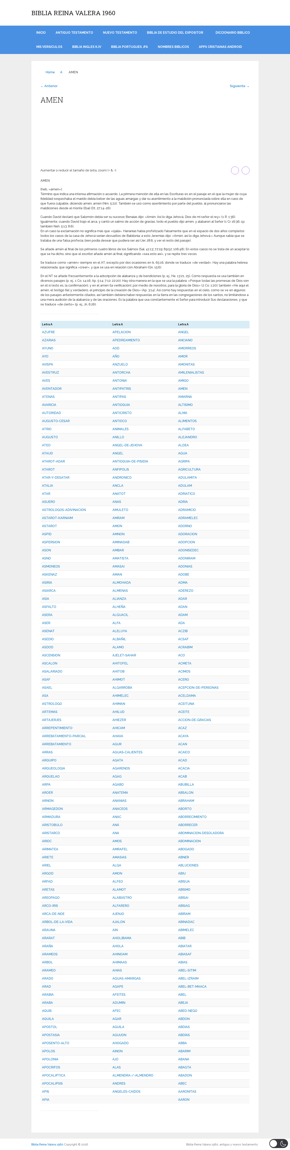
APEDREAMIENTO (126, 340)
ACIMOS (184, 671)
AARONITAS (187, 1091)
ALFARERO (120, 906)
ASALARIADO (52, 671)
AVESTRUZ (50, 372)
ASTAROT (49, 526)
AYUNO (47, 348)
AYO (45, 356)
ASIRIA (47, 582)
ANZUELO (120, 364)
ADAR (182, 599)
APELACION (121, 332)
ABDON (184, 1019)
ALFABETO (186, 429)
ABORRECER (187, 825)
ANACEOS (120, 809)
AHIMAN (118, 704)
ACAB (182, 776)
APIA (45, 1100)
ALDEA (183, 445)
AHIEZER (119, 720)
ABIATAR (185, 946)
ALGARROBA (122, 687)
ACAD (182, 760)
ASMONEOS (51, 566)
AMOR (183, 356)
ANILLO (118, 437)
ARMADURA (51, 817)
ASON (46, 550)
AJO (115, 1059)
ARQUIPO (49, 760)
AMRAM (118, 518)
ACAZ (182, 728)
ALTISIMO (185, 405)
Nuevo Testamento (120, 32)
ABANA (183, 1059)
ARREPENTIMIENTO (57, 728)
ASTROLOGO (52, 704)
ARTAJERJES (51, 720)
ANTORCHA (121, 372)
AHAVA (117, 736)
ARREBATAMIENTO (56, 744)
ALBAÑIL (119, 639)
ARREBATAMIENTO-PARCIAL (64, 736)
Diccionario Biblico (233, 32)
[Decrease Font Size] (246, 170)
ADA (181, 623)
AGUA (182, 453)
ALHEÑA (118, 607)
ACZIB (183, 631)
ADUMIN (118, 1003)
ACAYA (183, 736)
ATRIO (46, 429)
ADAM (183, 615)
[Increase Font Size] (235, 170)
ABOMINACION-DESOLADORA (201, 833)
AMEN (182, 389)
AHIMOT (118, 679)
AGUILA (118, 1027)
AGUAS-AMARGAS (126, 978)
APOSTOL (49, 1027)
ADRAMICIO (187, 510)
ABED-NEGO (187, 1011)
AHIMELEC (120, 696)
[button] (278, 1143)
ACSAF (183, 639)
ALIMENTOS (187, 421)
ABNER (183, 857)
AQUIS (47, 1011)
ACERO (183, 679)
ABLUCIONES (188, 865)
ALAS (116, 1067)
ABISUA (184, 881)
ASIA (45, 599)
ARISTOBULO (52, 825)
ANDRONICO (122, 477)
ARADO (47, 978)
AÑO (115, 356)
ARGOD (47, 873)
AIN (115, 930)
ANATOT (119, 494)
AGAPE (117, 986)
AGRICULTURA (189, 469)
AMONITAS (186, 364)
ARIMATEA (50, 849)
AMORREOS (187, 348)
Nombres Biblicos (173, 47)
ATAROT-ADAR (53, 461)
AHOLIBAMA (121, 938)
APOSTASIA (51, 1035)
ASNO (46, 558)
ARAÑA (47, 946)
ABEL (182, 994)
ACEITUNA (186, 704)
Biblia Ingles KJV (86, 47)
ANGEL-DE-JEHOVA (127, 445)
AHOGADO (120, 1043)
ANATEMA (120, 793)
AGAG (117, 776)
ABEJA (183, 1003)
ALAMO (118, 647)
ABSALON (185, 793)
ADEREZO (185, 591)
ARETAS (48, 889)
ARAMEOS (50, 954)
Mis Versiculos (49, 47)
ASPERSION (51, 542)
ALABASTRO (122, 898)
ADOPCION (186, 542)
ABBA (182, 1043)
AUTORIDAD (51, 413)
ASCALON (49, 663)
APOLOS (48, 1051)
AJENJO (118, 914)
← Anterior (49, 86)
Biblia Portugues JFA (129, 47)
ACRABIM (185, 647)
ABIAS (182, 962)
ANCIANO (185, 340)
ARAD (46, 986)
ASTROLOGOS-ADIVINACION (64, 510)
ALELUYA (119, 631)
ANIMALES (120, 429)
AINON (117, 1051)
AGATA (117, 760)
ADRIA (183, 502)
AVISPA (47, 364)
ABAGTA (184, 1067)
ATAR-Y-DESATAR (55, 477)
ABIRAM (184, 914)
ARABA (47, 1003)
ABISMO (184, 889)
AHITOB (118, 671)
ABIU (182, 873)
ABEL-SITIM (187, 970)
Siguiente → (240, 86)
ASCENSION (51, 655)
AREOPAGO (51, 898)
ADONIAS (185, 566)
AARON (183, 1100)
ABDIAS (184, 1027)
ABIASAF (185, 954)
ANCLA (117, 486)
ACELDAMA (187, 696)
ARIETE (47, 857)
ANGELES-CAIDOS (126, 1091)
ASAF (46, 679)
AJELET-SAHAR (124, 655)
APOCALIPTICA (53, 1075)
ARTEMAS (49, 712)
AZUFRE (48, 332)
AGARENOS (121, 768)
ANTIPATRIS (121, 389)
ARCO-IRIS (50, 906)
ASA (45, 696)
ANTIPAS (119, 397)
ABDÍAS (184, 1035)
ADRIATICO (186, 494)
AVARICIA (49, 405)
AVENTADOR (52, 389)
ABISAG (184, 906)
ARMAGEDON (52, 809)
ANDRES (118, 1083)
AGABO (118, 784)
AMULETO (120, 510)
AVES (46, 380)
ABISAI (183, 898)
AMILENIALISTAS (191, 372)
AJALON (118, 922)
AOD (115, 348)
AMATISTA (120, 558)
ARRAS (47, 752)
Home (50, 72)
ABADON (185, 1075)
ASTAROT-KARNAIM (57, 518)
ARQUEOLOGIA (53, 768)
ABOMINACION (189, 841)
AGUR (117, 744)
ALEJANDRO (187, 437)
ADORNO (185, 526)
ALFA (116, 623)
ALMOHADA (121, 582)
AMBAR (118, 550)
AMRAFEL (120, 849)
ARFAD (47, 881)
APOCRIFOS (51, 1067)
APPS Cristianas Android (220, 47)
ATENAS (48, 397)
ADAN (182, 607)
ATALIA (47, 486)
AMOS (117, 841)
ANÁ (115, 825)
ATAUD (47, 453)
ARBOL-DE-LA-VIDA (57, 922)
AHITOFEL (120, 663)
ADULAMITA (187, 477)
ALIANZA (119, 599)
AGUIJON (119, 1035)
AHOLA (117, 946)
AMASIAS (119, 857)
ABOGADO (186, 849)
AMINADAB (120, 542)
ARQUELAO (51, 776)
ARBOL (47, 962)
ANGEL (183, 332)
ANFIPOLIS (120, 469)
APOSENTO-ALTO (55, 1043)
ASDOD (47, 647)
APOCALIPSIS (52, 1083)
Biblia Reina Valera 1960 (73, 13)
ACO (181, 655)
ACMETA (184, 663)
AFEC (116, 1011)
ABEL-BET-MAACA (192, 986)
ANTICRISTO (122, 413)
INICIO (41, 32)
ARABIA (48, 994)
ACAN (182, 744)
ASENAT (48, 631)
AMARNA (185, 397)
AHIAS (117, 970)
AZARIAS (49, 340)
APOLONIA (50, 1059)
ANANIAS (119, 801)
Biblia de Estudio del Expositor (175, 32)
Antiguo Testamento (74, 32)
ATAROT (48, 469)
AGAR (116, 1019)
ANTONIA (119, 380)
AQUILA (48, 1019)
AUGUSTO (50, 437)
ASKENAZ (49, 574)
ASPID (46, 534)
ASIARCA (49, 591)
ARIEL (46, 865)
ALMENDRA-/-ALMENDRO (132, 1075)
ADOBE (183, 574)
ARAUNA (48, 930)
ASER (46, 623)
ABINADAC (186, 922)
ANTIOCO (119, 421)
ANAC (116, 817)
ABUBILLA (186, 784)
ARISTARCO (51, 833)
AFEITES (118, 994)
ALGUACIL (120, 615)
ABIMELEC (186, 930)
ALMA (182, 413)
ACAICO (184, 752)
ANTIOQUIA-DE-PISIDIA (130, 461)
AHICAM (118, 728)
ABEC (182, 1083)
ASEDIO (48, 639)
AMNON (118, 534)
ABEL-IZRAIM (188, 978)
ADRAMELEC (188, 518)
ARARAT (48, 938)
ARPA (46, 784)
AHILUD (118, 712)
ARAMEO (49, 970)
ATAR (46, 494)
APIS (45, 1091)
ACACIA (184, 768)
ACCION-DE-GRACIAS (194, 720)
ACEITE (183, 712)
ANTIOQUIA (121, 405)
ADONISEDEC (188, 550)
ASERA (47, 615)
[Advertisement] (145, 137)
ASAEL (47, 687)
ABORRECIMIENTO (192, 817)
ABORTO (185, 809)
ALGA (116, 865)
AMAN (117, 574)
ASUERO (48, 502)
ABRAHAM (186, 801)
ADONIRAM (186, 558)
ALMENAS (120, 591)
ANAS (116, 502)
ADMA (183, 582)
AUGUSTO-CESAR (56, 421)
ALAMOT (119, 889)
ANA (115, 833)
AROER (47, 793)
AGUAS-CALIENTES (127, 752)
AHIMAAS (119, 962)
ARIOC (47, 841)
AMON (117, 526)
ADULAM (185, 486)
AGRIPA (184, 461)
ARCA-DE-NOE (53, 914)
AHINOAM (119, 954)
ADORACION (187, 534)
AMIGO (183, 380)
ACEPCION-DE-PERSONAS (198, 687)
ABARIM (184, 1051)
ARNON (47, 801)
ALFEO (117, 881)
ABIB (181, 938)
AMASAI (118, 566)
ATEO (46, 445)
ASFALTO (49, 607)
